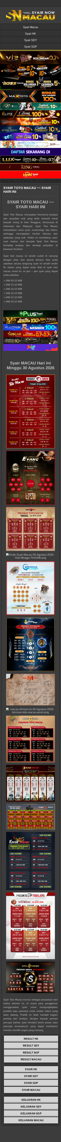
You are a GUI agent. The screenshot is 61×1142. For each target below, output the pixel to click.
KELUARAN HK (31, 1099)
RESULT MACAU (31, 1059)
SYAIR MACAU (31, 1089)
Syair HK (30, 33)
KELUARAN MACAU (31, 1120)
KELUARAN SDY (31, 1106)
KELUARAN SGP (31, 1113)
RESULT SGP (31, 1052)
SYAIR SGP (31, 1082)
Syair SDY (30, 40)
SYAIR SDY (31, 1076)
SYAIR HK (31, 1069)
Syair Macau (30, 27)
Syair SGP (30, 46)
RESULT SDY (31, 1045)
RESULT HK (31, 1038)
